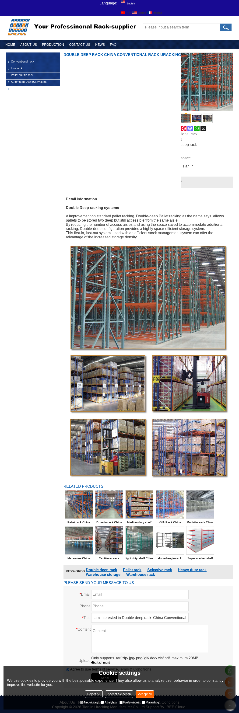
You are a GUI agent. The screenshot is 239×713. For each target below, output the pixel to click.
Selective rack (159, 570)
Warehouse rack (140, 575)
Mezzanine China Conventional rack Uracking (79, 559)
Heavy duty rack (192, 570)
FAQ (113, 44)
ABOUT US (28, 44)
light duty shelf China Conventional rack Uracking (139, 559)
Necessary (91, 702)
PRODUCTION (53, 44)
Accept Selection (119, 694)
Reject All (93, 694)
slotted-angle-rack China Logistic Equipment (170, 559)
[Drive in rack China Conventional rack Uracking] (109, 504)
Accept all (145, 694)
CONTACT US (79, 44)
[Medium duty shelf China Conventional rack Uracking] (139, 504)
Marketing (152, 702)
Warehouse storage (103, 575)
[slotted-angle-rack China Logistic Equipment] (170, 540)
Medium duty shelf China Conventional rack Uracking (139, 523)
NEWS (100, 44)
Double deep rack (101, 570)
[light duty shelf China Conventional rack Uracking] (139, 540)
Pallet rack (132, 570)
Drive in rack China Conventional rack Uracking (109, 523)
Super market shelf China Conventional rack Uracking (200, 559)
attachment (102, 662)
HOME (10, 44)
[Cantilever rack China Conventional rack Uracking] (109, 540)
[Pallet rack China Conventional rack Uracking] (79, 504)
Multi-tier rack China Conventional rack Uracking (200, 523)
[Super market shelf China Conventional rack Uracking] (200, 540)
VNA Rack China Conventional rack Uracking (170, 523)
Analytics (111, 702)
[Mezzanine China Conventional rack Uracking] (79, 540)
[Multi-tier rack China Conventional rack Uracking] (200, 504)
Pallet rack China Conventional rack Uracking (79, 523)
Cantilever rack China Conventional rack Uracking (109, 559)
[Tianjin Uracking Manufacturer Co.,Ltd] (72, 27)
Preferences (131, 702)
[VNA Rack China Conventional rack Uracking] (170, 504)
